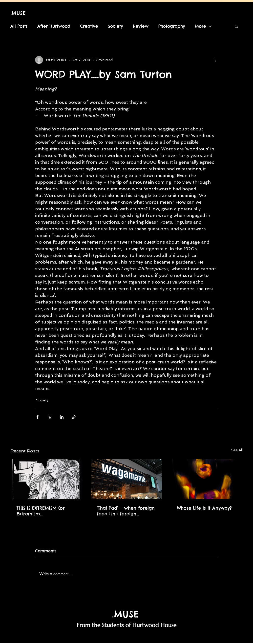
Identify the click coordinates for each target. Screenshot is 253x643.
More (200, 26)
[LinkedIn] (132, 636)
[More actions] (215, 60)
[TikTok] (157, 636)
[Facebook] (108, 636)
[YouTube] (144, 636)
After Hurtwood (53, 26)
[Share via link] (73, 417)
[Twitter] (120, 636)
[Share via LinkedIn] (61, 417)
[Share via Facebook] (37, 417)
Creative (89, 26)
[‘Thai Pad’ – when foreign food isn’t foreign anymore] (126, 479)
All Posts (18, 26)
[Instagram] (96, 636)
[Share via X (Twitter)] (49, 417)
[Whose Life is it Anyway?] (206, 479)
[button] (236, 26)
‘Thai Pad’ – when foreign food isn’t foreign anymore (126, 511)
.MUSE (18, 13)
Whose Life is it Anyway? (204, 508)
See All (237, 450)
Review (140, 26)
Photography (171, 26)
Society (115, 26)
